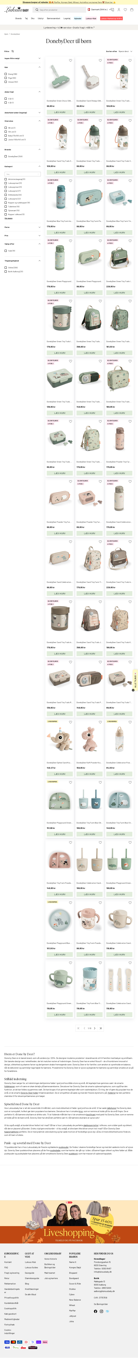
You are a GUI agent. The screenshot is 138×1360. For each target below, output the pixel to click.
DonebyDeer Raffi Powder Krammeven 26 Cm (95, 762)
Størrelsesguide (32, 1278)
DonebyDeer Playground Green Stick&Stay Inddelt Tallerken (71, 823)
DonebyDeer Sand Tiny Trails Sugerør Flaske (64, 161)
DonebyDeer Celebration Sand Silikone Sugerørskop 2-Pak (100, 883)
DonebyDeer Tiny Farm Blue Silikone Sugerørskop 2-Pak (99, 823)
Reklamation (10, 1283)
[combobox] (59, 10)
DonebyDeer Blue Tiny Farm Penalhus (91, 221)
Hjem (6, 34)
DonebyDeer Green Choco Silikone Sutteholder (65, 101)
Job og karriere (51, 1278)
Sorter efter (111, 51)
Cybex (72, 1294)
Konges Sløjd (75, 1267)
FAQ (6, 1267)
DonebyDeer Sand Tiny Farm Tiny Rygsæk (93, 582)
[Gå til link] (69, 1221)
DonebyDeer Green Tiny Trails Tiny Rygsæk (93, 462)
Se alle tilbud (30, 1294)
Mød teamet (49, 1272)
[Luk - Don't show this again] (133, 690)
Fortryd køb (9, 1324)
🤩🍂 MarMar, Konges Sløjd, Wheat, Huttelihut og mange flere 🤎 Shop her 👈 (69, 2)
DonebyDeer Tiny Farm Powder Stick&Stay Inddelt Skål (69, 883)
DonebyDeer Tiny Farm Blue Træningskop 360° (95, 1003)
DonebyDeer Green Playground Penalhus (93, 281)
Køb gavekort (10, 1313)
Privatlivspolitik (11, 1297)
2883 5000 (106, 1288)
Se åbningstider (101, 1304)
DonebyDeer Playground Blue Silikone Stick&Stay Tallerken (70, 943)
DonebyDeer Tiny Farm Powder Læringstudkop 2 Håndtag (100, 943)
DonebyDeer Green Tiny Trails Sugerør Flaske (95, 161)
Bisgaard (73, 1272)
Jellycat (72, 1316)
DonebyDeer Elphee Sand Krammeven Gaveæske (66, 762)
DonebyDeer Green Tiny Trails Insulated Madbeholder (68, 341)
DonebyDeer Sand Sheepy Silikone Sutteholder (95, 101)
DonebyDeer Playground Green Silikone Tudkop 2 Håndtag (70, 1003)
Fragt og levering (11, 1272)
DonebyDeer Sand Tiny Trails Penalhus (92, 702)
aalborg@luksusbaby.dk (104, 1291)
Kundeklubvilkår (11, 1303)
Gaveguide (29, 1272)
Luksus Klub (30, 1262)
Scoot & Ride (75, 1283)
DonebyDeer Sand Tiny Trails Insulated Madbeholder (67, 642)
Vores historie (50, 1258)
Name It (72, 1262)
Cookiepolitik (10, 1308)
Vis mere (8, 218)
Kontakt (8, 1262)
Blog (27, 1283)
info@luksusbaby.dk (103, 1271)
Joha (71, 1321)
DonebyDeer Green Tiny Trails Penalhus (92, 401)
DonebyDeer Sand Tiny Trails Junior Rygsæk (94, 642)
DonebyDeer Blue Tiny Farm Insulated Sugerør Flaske (68, 221)
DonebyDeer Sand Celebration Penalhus (63, 582)
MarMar (72, 1310)
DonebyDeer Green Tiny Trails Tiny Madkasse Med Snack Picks (71, 462)
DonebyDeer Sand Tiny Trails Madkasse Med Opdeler (68, 702)
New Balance (75, 1299)
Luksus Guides (31, 1267)
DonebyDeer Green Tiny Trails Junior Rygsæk (94, 341)
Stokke (72, 1289)
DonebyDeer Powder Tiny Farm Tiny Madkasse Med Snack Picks (102, 522)
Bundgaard (74, 1278)
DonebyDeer (15, 34)
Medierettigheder (12, 1319)
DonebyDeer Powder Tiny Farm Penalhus (63, 522)
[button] (132, 10)
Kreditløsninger (32, 1289)
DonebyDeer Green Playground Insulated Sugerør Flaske (69, 281)
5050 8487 (106, 1268)
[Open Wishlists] (125, 9)
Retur (6, 1278)
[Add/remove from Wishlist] (70, 60)
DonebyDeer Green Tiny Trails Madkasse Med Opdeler (68, 401)
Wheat (72, 1305)
